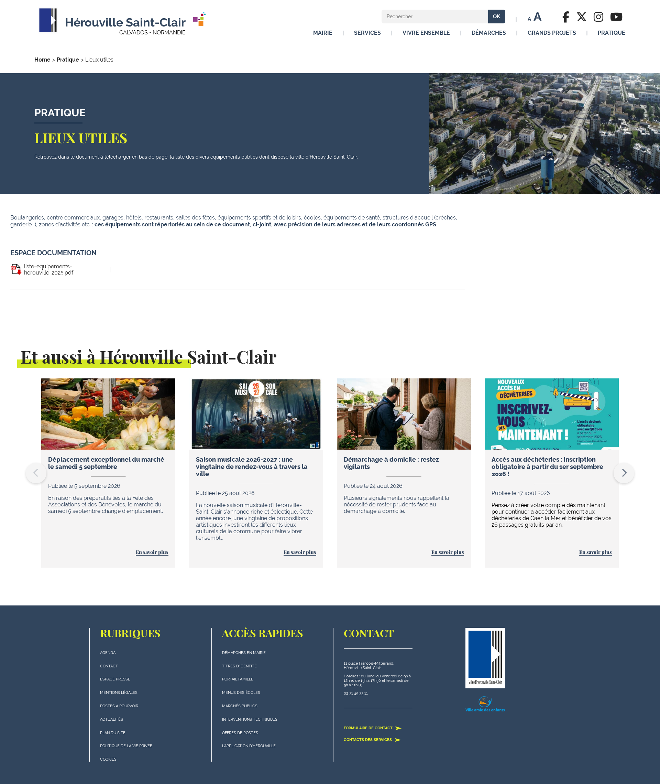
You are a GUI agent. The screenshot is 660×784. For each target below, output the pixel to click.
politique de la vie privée (126, 746)
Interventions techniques (249, 719)
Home (42, 59)
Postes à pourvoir (119, 706)
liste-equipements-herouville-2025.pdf (48, 270)
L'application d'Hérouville (249, 746)
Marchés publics (239, 706)
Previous (36, 473)
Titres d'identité (239, 666)
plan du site (112, 733)
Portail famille (237, 679)
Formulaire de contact (369, 728)
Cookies (108, 759)
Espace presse (115, 679)
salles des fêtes (195, 217)
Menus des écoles (241, 692)
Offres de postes (240, 733)
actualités (111, 719)
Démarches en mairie (244, 653)
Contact (109, 666)
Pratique (68, 59)
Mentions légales (119, 692)
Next (624, 473)
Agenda (108, 653)
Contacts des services (368, 740)
